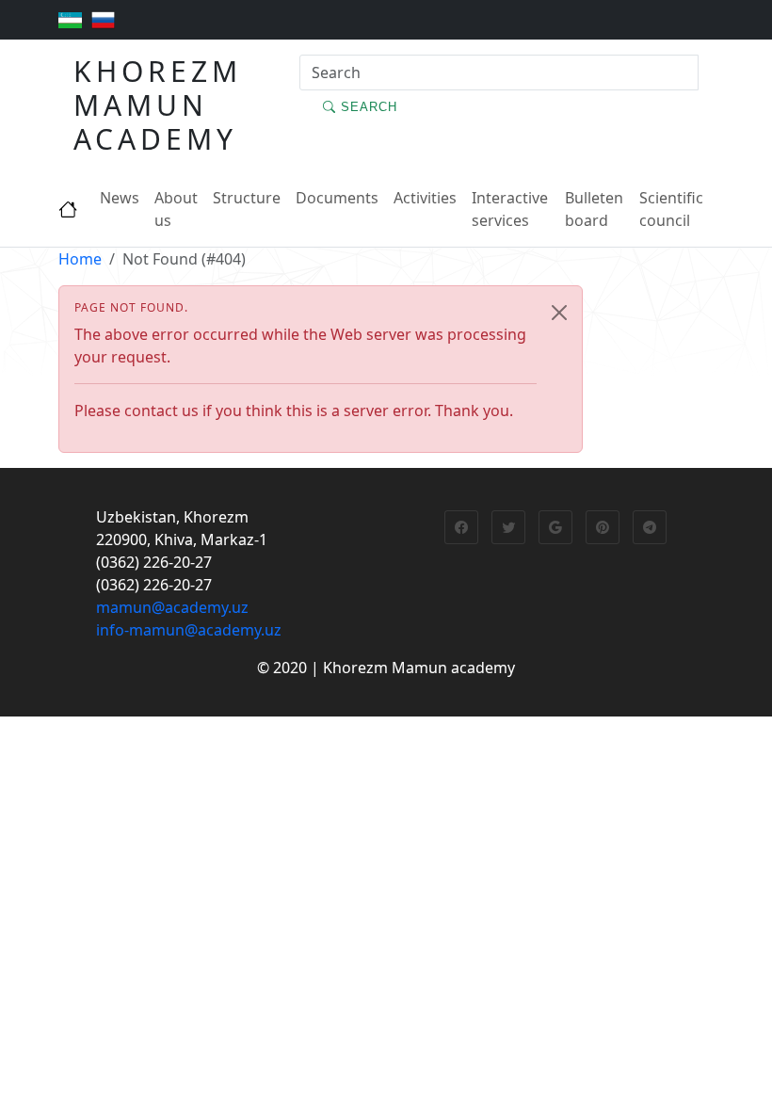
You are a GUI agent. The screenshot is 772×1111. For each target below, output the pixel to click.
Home (80, 259)
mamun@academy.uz (172, 607)
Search (366, 107)
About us (176, 209)
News (119, 197)
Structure (247, 197)
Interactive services (510, 209)
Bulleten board (594, 209)
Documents (337, 197)
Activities (425, 197)
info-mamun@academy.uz (188, 630)
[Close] (559, 312)
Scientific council (671, 209)
